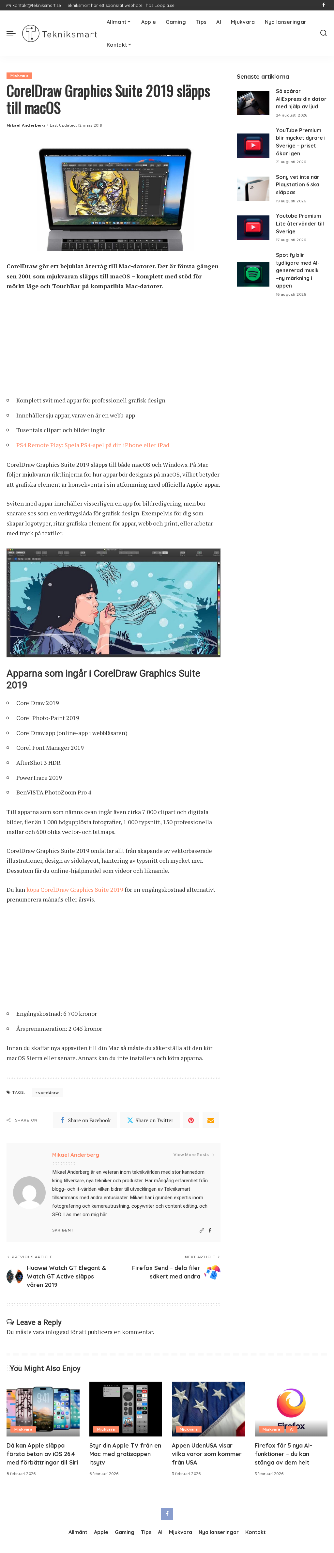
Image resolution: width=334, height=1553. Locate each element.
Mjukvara (19, 75)
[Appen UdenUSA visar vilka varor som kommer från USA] (208, 1409)
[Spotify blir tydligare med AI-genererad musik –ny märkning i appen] (253, 274)
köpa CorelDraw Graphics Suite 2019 (74, 889)
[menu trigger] (14, 33)
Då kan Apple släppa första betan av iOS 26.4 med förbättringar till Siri (42, 1454)
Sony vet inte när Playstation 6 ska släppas (297, 185)
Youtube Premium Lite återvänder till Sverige (300, 223)
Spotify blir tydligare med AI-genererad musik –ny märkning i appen (298, 270)
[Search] (323, 33)
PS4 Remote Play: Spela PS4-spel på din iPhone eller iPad (92, 445)
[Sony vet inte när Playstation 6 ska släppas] (253, 189)
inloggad (57, 1332)
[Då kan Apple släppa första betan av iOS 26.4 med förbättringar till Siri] (43, 1409)
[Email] (211, 1120)
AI (292, 1429)
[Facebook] (323, 5)
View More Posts (191, 1154)
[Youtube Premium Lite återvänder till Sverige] (253, 227)
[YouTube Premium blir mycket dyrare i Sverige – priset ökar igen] (253, 145)
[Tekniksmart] (59, 33)
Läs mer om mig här (85, 1214)
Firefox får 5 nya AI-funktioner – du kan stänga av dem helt (283, 1454)
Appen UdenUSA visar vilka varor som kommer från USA (207, 1454)
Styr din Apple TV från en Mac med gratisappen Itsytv (125, 1454)
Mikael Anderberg (26, 125)
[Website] (202, 1231)
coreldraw (48, 1092)
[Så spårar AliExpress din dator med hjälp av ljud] (253, 103)
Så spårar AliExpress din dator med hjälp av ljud (301, 99)
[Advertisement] (113, 345)
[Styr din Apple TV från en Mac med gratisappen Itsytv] (125, 1409)
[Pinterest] (191, 1120)
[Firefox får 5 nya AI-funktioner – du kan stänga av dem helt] (291, 1409)
